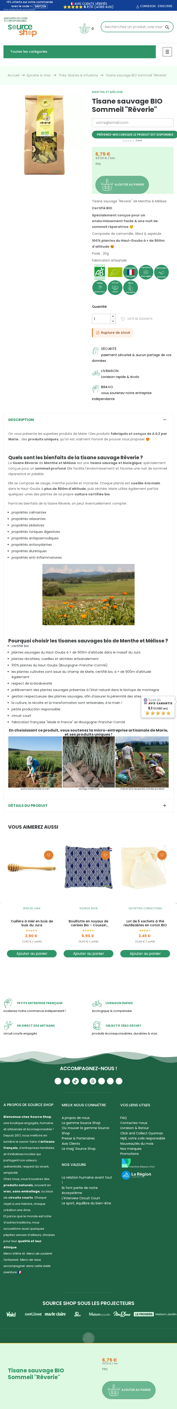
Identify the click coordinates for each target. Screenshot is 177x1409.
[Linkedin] (101, 1081)
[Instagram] (66, 1081)
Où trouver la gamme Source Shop (85, 1130)
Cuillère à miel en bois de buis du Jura (32, 923)
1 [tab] (23, 179)
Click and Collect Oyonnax (141, 1133)
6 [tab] (46, 179)
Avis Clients (71, 1143)
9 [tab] (60, 179)
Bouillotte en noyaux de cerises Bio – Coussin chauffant (88, 923)
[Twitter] (110, 1081)
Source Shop (89, 908)
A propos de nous (76, 1118)
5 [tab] (42, 179)
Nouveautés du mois (136, 1143)
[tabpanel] (44, 135)
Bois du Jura (31, 908)
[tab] (88, 420)
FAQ (123, 1118)
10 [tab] (65, 179)
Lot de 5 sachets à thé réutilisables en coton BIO (145, 923)
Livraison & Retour (134, 1128)
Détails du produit (28, 806)
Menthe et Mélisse (107, 92)
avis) (109, 7)
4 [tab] (37, 179)
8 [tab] (55, 179)
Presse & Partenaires (78, 1138)
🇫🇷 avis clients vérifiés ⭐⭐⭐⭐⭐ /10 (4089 (85, 5)
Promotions (129, 1153)
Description (21, 420)
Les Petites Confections (145, 908)
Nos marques (131, 1148)
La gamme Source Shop (81, 1123)
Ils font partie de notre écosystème (80, 1190)
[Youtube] (58, 1081)
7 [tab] (51, 179)
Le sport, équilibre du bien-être (86, 1203)
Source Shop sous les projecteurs (88, 1303)
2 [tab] (28, 179)
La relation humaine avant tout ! (87, 1180)
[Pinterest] (119, 1081)
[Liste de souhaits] (48, 855)
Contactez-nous (133, 1123)
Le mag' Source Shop (79, 1148)
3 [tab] (32, 179)
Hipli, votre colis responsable (142, 1138)
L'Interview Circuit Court (81, 1198)
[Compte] (137, 7)
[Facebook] (84, 1081)
